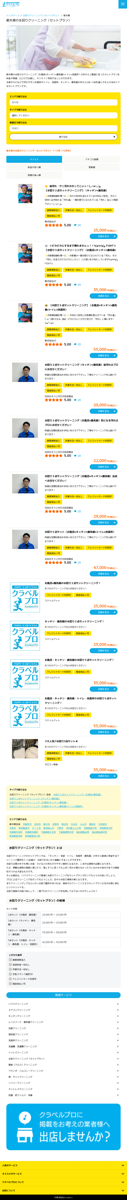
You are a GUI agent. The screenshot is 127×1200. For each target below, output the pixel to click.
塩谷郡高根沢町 (99, 832)
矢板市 (12, 828)
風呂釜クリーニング (18, 1034)
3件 (79, 224)
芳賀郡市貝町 (15, 832)
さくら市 (36, 828)
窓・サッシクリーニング (20, 1076)
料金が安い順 (34, 167)
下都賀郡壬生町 (48, 832)
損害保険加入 (19, 959)
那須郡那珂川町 (32, 836)
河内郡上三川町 (73, 828)
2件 (79, 399)
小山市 (83, 824)
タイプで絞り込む (18, 109)
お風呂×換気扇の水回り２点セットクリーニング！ (73, 583)
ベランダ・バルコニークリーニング (26, 1070)
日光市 (74, 824)
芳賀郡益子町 (90, 828)
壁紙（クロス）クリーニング (23, 1064)
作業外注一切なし (21, 969)
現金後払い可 (19, 983)
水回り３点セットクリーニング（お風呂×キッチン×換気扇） (38, 802)
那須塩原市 (24, 828)
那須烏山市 (48, 828)
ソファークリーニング (19, 1082)
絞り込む (63, 136)
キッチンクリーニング (19, 1016)
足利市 (37, 824)
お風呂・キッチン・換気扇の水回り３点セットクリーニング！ (79, 660)
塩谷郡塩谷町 (82, 832)
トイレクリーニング (18, 1052)
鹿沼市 (65, 824)
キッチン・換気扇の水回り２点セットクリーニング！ (74, 621)
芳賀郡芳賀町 (31, 832)
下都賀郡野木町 (66, 832)
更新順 (92, 167)
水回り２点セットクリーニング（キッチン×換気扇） (35, 798)
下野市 (60, 828)
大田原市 (102, 824)
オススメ (34, 159)
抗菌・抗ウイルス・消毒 (20, 1095)
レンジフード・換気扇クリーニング (26, 1022)
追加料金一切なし (21, 964)
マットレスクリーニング (20, 1089)
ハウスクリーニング (18, 1003)
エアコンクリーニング (19, 1009)
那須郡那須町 (15, 836)
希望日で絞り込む (18, 122)
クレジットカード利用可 (24, 978)
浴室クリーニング (17, 1028)
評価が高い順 (34, 175)
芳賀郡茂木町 (105, 828)
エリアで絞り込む (18, 96)
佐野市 (56, 824)
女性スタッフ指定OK (23, 974)
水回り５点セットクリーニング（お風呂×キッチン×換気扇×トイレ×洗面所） (46, 806)
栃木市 (46, 824)
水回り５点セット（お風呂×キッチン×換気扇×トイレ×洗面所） (80, 532)
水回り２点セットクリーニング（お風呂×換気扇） (77, 794)
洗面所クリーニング (18, 1040)
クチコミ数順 (91, 159)
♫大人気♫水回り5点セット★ (61, 741)
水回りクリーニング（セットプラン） (27, 1058)
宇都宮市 (27, 824)
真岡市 (92, 824)
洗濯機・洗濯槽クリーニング (23, 1046)
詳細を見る (103, 236)
